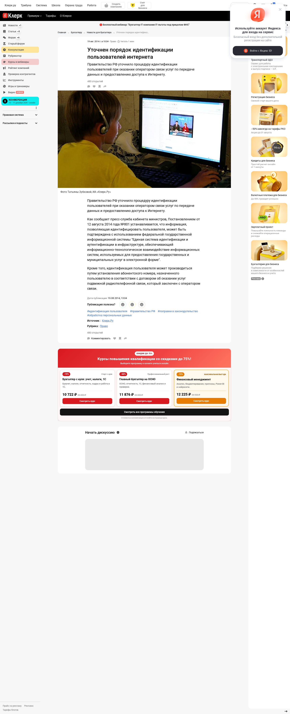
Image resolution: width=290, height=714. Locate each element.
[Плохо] (141, 304)
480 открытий (95, 332)
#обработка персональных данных (109, 315)
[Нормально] (132, 304)
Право (113, 41)
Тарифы (51, 15)
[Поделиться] (105, 86)
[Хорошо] (122, 304)
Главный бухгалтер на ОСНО (137, 379)
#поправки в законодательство (178, 311)
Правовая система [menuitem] (13, 114)
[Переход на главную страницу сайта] (12, 16)
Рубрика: (93, 326)
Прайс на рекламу (12, 706)
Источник (93, 320)
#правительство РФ (142, 311)
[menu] (21, 64)
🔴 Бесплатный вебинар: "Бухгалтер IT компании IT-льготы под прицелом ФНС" (144, 24)
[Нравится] (94, 86)
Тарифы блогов (10, 710)
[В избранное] (99, 86)
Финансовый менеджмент (194, 379)
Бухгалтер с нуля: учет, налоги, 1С (84, 379)
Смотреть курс (87, 401)
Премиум (33, 15)
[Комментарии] (88, 86)
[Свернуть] (286, 711)
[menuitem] (20, 25)
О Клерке (65, 15)
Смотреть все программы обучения (144, 412)
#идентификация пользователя (107, 311)
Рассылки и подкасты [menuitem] (15, 123)
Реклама (28, 706)
